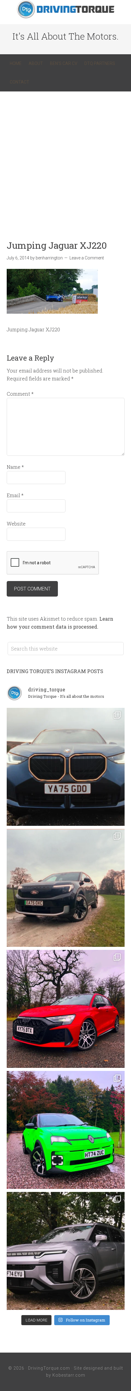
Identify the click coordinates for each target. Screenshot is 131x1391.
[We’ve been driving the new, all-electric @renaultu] (66, 1130)
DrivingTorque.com (49, 1368)
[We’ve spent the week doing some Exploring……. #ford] (66, 888)
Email (15, 495)
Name (15, 467)
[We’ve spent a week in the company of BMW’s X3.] (66, 767)
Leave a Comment (86, 257)
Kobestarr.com (68, 1375)
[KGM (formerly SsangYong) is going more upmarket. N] (66, 1251)
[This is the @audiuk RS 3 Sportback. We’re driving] (66, 1009)
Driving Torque (65, 9)
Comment (20, 394)
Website (16, 523)
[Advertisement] (65, 160)
